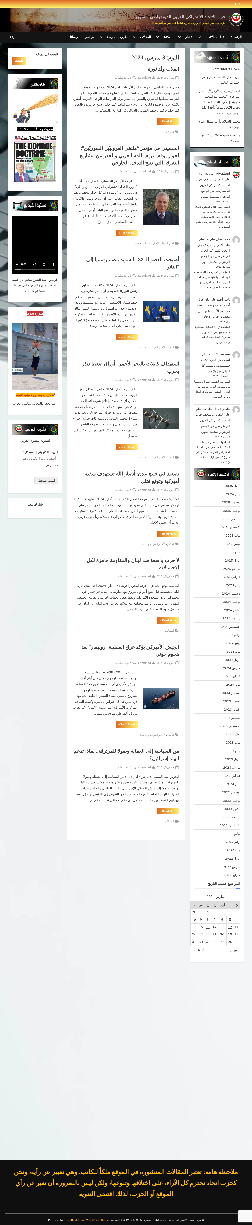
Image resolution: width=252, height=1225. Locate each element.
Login (238, 4)
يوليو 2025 (233, 535)
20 (222, 934)
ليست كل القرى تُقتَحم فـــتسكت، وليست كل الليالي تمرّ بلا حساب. (215, 365)
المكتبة (167, 37)
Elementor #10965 (226, 69)
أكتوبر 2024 (232, 610)
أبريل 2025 (232, 560)
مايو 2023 (233, 751)
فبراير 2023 (232, 775)
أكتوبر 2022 (232, 809)
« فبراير (235, 950)
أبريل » (199, 950)
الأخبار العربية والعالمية (153, 347)
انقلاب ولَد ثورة (163, 69)
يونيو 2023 (233, 742)
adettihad (144, 77)
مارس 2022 (231, 867)
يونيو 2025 (233, 543)
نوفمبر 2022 (231, 800)
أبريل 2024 (232, 660)
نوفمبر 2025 (231, 511)
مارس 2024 (231, 668)
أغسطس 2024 (230, 626)
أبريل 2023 (232, 759)
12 (230, 927)
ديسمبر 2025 (231, 502)
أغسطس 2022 (230, 825)
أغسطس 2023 (230, 726)
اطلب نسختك (46, 480)
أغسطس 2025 (230, 527)
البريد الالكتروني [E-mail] (40, 452)
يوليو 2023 (233, 734)
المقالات (145, 37)
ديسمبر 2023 (231, 693)
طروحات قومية (117, 37)
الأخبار (189, 37)
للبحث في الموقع (47, 54)
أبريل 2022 (232, 858)
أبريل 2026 (232, 486)
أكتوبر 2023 (232, 709)
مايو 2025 (233, 552)
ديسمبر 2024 (231, 593)
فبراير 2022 (232, 875)
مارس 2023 (231, 767)
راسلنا (74, 37)
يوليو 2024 (233, 635)
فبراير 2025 (232, 577)
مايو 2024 (233, 651)
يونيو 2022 (233, 842)
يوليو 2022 (233, 833)
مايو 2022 (233, 850)
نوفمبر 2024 (231, 601)
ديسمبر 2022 (231, 792)
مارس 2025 (231, 568)
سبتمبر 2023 (231, 718)
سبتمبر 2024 (231, 618)
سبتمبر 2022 (231, 817)
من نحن (89, 37)
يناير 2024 (233, 684)
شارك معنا (35, 504)
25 (237, 942)
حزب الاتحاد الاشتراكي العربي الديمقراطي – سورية (179, 16)
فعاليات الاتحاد (215, 37)
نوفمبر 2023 (231, 701)
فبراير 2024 (232, 676)
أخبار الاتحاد (167, 243)
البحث (19, 61)
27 (222, 942)
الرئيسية (236, 37)
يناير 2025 (233, 585)
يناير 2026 (233, 494)
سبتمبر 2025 (231, 519)
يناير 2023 (233, 784)
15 (208, 927)
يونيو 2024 (233, 643)
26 (230, 942)
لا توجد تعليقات (123, 77)
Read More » (166, 122)
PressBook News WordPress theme (86, 1220)
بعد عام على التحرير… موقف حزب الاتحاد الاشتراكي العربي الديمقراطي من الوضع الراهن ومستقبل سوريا (212, 184)
